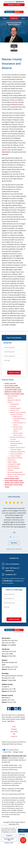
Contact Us (14, 18)
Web (14, 734)
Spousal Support (15, 408)
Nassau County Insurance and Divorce (18, 429)
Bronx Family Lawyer (11, 385)
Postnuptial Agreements (15, 472)
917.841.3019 (11, 656)
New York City (12, 715)
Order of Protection (14, 468)
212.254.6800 (11, 645)
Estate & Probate (13, 760)
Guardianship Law (13, 466)
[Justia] (19, 708)
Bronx (3, 717)
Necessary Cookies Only (9, 839)
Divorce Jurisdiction (16, 454)
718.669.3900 (11, 680)
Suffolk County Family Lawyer (14, 482)
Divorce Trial (14, 410)
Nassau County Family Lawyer (14, 394)
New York (5, 715)
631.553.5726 (11, 691)
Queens (22, 717)
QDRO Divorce (17, 416)
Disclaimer (14, 729)
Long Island (16, 717)
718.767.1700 (11, 669)
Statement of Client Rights (16, 788)
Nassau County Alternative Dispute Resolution (16, 443)
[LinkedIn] (15, 708)
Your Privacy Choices (12, 750)
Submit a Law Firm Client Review (14, 549)
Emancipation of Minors (15, 458)
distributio (6, 152)
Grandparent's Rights (14, 464)
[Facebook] (8, 708)
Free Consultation (14, 337)
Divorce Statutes (15, 456)
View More (14, 543)
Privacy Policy (14, 731)
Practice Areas (8, 379)
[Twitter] (12, 708)
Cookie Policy (7, 752)
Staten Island (6, 719)
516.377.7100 (11, 702)
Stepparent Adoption (14, 400)
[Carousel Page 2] (14, 537)
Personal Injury (13, 758)
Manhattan (21, 715)
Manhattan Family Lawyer (13, 392)
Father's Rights (12, 462)
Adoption (10, 398)
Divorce (10, 402)
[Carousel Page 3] (17, 537)
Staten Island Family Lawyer (14, 480)
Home (4, 18)
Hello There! (22, 834)
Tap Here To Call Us (14, 4)
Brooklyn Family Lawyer (12, 387)
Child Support (14, 404)
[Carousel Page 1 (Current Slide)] (10, 537)
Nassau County (15, 719)
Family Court (11, 460)
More (23, 18)
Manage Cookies (18, 752)
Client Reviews (14, 496)
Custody (12, 406)
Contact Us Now (14, 372)
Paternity (10, 470)
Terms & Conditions (10, 791)
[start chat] (23, 840)
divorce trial (16, 105)
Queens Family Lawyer (12, 478)
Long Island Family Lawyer (13, 389)
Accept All (9, 835)
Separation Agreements (17, 451)
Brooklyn (9, 717)
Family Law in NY (10, 383)
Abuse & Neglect (13, 396)
